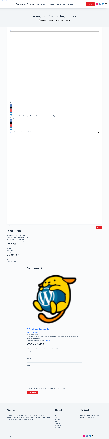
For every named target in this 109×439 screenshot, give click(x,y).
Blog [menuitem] (64, 4)
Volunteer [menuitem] (58, 4)
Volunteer (57, 423)
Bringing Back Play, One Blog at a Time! (18, 239)
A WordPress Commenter (38, 329)
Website (29, 365)
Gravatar (47, 340)
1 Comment (67, 20)
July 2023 (9, 248)
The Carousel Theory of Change (16, 235)
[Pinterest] (54, 110)
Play (62, 20)
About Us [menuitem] (43, 4)
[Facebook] (100, 4)
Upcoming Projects (12, 261)
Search (8, 225)
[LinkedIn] (103, 4)
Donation (57, 427)
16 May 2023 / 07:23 (33, 333)
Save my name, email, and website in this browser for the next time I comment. (47, 388)
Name (29, 351)
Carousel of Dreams (25, 4)
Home (56, 415)
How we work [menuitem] (50, 4)
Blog (55, 417)
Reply (40, 333)
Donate (90, 4)
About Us (57, 419)
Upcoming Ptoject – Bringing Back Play (18, 237)
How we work (58, 421)
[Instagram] (97, 4)
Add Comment (31, 372)
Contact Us (57, 425)
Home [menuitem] (37, 4)
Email (29, 358)
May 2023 (9, 252)
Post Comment (32, 392)
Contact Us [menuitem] (70, 4)
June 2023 (10, 250)
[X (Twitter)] (106, 4)
